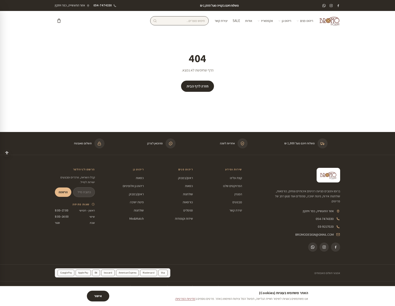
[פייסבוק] (338, 6)
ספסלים (188, 210)
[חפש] (155, 20)
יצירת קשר (221, 20)
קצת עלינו (236, 178)
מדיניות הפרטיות (185, 299)
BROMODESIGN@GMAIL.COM (314, 234)
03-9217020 (326, 226)
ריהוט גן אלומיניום (133, 186)
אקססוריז (267, 20)
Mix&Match (136, 218)
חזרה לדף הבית (197, 86)
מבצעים (237, 202)
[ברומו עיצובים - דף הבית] (329, 21)
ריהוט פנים (306, 20)
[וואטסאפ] (324, 6)
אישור (98, 296)
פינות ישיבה (137, 202)
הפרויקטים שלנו (232, 186)
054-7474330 (325, 219)
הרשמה (63, 192)
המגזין (238, 194)
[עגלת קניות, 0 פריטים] (59, 21)
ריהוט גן (286, 20)
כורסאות (188, 202)
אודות (248, 20)
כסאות (189, 186)
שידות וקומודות (184, 218)
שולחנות (188, 194)
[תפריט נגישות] (7, 153)
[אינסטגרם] (331, 6)
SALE (236, 20)
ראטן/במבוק (185, 178)
